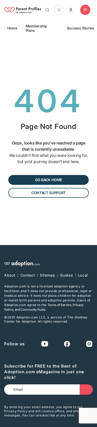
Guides (66, 275)
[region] (48, 28)
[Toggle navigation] (85, 10)
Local (83, 275)
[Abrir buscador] (46, 10)
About (10, 275)
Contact (27, 275)
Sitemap (47, 275)
